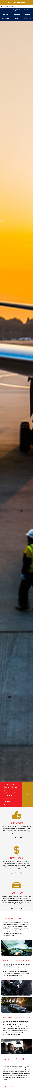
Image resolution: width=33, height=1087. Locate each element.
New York (5, 14)
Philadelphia (27, 18)
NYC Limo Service (8, 6)
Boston (16, 18)
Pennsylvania (16, 14)
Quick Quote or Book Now (16, 2)
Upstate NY (27, 14)
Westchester (5, 18)
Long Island (16, 10)
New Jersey (27, 10)
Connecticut (5, 10)
